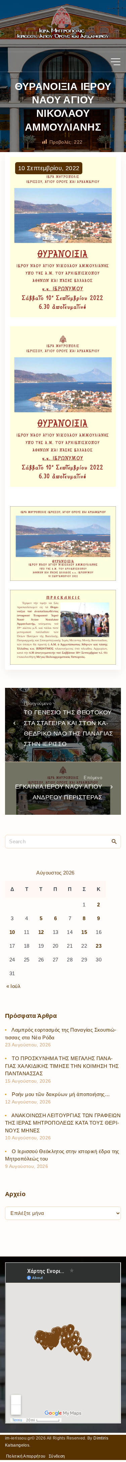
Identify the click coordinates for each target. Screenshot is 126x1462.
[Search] (114, 841)
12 (41, 932)
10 (12, 932)
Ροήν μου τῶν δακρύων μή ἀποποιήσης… (61, 1094)
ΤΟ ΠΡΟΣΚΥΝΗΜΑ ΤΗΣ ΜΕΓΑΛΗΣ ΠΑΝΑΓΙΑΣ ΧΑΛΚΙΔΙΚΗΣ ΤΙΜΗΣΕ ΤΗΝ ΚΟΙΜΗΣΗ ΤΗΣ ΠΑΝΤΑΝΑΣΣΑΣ (62, 1065)
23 (98, 946)
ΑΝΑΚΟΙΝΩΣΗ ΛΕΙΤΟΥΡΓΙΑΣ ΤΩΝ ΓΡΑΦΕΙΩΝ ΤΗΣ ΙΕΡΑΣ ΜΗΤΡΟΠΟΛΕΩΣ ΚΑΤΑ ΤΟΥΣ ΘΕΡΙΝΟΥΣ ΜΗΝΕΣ (63, 1123)
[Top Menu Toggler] (115, 61)
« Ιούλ (13, 986)
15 (84, 932)
